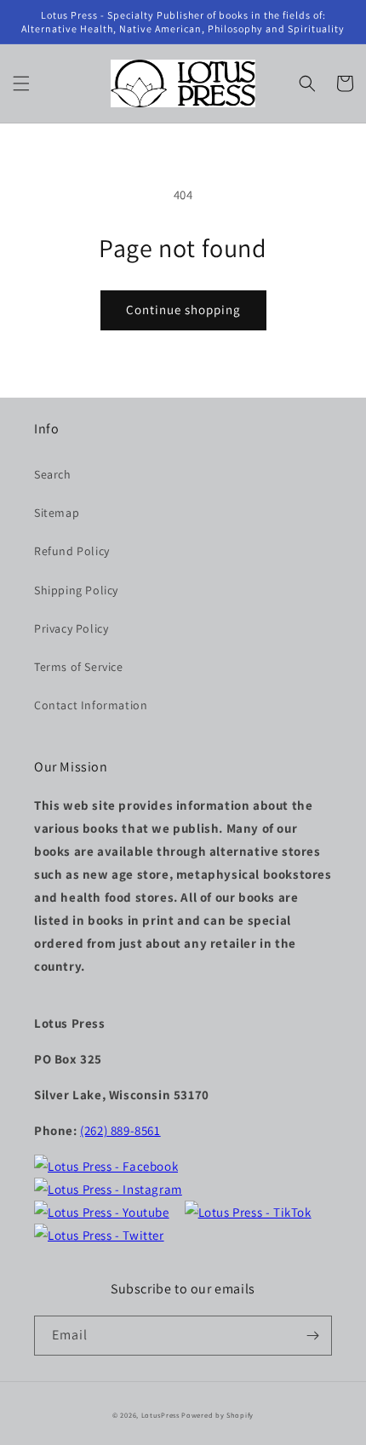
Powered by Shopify (217, 1414)
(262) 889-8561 (120, 1130)
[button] (21, 83)
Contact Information (90, 705)
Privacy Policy (71, 628)
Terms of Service (78, 666)
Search (52, 474)
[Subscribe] (312, 1336)
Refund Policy (72, 551)
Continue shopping (183, 309)
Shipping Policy (76, 590)
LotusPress (160, 1414)
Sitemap (56, 512)
